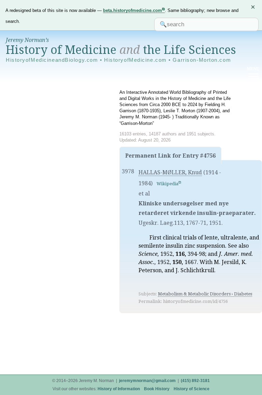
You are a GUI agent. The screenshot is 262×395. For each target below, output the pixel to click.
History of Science (191, 388)
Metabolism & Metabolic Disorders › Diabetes (205, 293)
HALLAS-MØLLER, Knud (170, 172)
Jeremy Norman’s (27, 40)
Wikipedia (167, 183)
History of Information (119, 388)
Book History (157, 388)
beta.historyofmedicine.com (132, 10)
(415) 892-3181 (195, 380)
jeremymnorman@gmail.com (147, 380)
